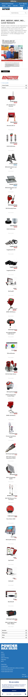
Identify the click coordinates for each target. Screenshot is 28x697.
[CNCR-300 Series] (11, 221)
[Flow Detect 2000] (11, 511)
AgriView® (11, 560)
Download (5, 71)
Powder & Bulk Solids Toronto (7, 671)
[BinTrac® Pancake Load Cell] (11, 180)
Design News (3, 659)
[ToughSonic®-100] (11, 242)
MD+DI (2, 661)
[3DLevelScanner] (11, 345)
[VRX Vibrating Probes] (11, 200)
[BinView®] (11, 573)
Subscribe (15, 5)
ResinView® (11, 601)
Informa (14, 1)
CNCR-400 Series (11, 146)
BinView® (10, 581)
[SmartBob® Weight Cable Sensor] (11, 325)
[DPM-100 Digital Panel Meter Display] (11, 614)
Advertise (22, 5)
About (9, 5)
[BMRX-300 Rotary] (11, 304)
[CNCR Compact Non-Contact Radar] (11, 387)
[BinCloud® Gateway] (11, 532)
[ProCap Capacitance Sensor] (11, 428)
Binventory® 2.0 (11, 125)
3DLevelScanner (11, 353)
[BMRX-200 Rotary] (11, 407)
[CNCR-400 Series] (11, 138)
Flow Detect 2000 (10, 519)
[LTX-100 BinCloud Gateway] (11, 97)
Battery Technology (5, 657)
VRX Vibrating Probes (11, 208)
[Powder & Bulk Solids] (11, 647)
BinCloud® (11, 291)
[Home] (5, 8)
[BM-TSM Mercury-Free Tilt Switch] (11, 490)
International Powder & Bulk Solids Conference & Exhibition (12, 668)
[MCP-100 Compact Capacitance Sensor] (11, 449)
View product (11, 109)
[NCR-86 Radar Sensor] (11, 366)
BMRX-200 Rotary (10, 415)
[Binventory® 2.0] (11, 118)
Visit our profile (5, 82)
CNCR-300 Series (11, 229)
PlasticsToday (3, 664)
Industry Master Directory (7, 3)
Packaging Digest (4, 666)
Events (3, 5)
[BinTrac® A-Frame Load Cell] (11, 159)
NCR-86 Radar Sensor (10, 374)
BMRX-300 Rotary (10, 311)
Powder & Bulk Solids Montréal (7, 669)
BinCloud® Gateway (11, 539)
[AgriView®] (11, 552)
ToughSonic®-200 (11, 270)
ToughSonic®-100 (11, 249)
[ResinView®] (11, 594)
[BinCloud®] (11, 283)
